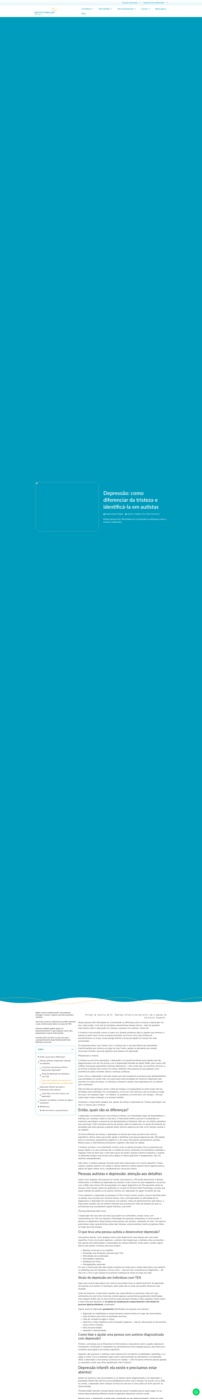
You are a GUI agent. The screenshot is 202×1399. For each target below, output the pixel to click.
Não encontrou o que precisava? (55, 1110)
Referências (44, 1107)
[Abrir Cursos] (149, 8)
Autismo (130, 514)
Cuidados (137, 514)
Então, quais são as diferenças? (52, 1057)
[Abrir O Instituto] (93, 8)
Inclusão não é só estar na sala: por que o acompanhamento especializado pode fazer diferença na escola (53, 1040)
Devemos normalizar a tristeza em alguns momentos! (56, 1101)
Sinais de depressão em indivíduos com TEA (55, 1075)
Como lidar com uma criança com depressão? (55, 1095)
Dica (143, 514)
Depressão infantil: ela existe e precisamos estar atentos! (52, 1088)
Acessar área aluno (130, 3)
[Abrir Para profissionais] (135, 8)
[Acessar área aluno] (140, 2)
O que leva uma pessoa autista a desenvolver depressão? (54, 1068)
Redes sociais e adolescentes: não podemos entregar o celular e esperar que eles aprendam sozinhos (55, 1015)
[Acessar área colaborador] (167, 2)
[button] (72, 1049)
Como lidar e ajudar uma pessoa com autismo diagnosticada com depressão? (57, 1081)
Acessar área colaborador (153, 3)
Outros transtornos (153, 514)
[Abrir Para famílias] (111, 8)
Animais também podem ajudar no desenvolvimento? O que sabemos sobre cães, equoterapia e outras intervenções (54, 1031)
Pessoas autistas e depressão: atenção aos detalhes (55, 1062)
